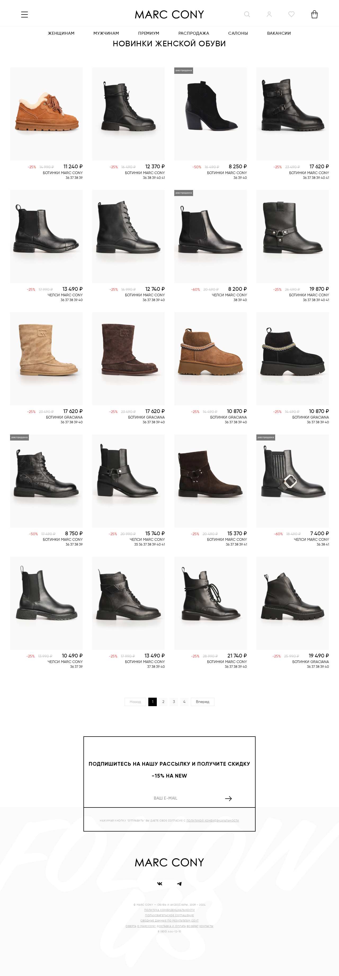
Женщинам (61, 33)
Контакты (206, 926)
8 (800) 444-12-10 (169, 931)
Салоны (238, 33)
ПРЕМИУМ (148, 33)
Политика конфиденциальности (169, 910)
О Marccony (146, 926)
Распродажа (194, 33)
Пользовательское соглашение (169, 915)
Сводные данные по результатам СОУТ (169, 920)
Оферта (131, 926)
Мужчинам (106, 33)
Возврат (193, 926)
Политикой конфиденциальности (212, 820)
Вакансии (279, 33)
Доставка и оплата (171, 926)
